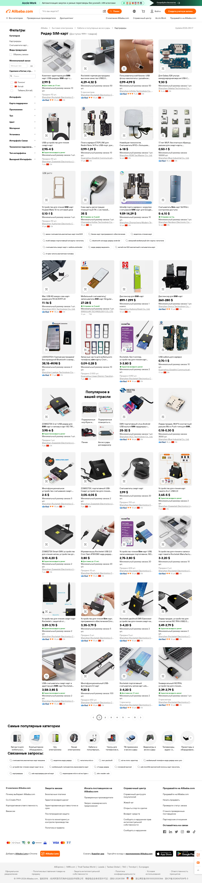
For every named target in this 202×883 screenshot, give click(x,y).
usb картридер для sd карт (42, 773)
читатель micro (86, 760)
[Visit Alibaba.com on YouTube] (188, 831)
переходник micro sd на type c (75, 773)
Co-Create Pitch (13, 800)
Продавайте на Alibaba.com (176, 794)
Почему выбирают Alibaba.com (20, 794)
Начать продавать (171, 800)
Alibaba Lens (21, 853)
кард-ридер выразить (100, 247)
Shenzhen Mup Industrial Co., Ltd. (174, 158)
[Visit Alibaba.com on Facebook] (164, 831)
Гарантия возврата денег (57, 800)
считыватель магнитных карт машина (29, 760)
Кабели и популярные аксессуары (93, 28)
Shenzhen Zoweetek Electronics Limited (59, 161)
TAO (124, 867)
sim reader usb (103, 773)
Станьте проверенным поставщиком (174, 812)
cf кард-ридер (103, 767)
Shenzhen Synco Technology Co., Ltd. (175, 306)
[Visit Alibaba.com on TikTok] (194, 831)
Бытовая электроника (62, 28)
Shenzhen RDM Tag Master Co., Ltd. (136, 155)
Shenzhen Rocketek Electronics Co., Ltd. (59, 97)
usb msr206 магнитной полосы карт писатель (160, 767)
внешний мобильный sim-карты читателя (146, 241)
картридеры (18, 773)
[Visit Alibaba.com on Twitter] (176, 831)
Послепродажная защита (57, 814)
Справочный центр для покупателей (135, 795)
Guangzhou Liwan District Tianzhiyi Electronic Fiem (97, 376)
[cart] (144, 12)
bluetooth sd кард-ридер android (106, 241)
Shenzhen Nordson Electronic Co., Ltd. (175, 222)
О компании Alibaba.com (18, 788)
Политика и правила (54, 828)
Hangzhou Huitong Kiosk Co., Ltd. (135, 309)
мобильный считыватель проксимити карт (70, 767)
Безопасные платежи (55, 794)
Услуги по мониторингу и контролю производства (57, 820)
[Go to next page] (140, 717)
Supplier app (98, 853)
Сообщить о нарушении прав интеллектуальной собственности (137, 822)
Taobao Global (113, 867)
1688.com (70, 867)
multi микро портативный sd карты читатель (65, 241)
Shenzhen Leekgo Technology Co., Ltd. (59, 372)
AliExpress (59, 867)
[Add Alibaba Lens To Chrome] (50, 854)
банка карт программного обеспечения (108, 234)
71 (135, 717)
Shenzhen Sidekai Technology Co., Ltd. (175, 88)
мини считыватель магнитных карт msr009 (64, 234)
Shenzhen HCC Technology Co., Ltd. (58, 309)
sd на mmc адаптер (129, 760)
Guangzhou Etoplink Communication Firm (97, 158)
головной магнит (125, 767)
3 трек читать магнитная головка (60, 254)
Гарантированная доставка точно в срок (61, 806)
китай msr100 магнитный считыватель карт (136, 247)
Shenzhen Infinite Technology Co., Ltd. (136, 91)
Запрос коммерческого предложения (95, 804)
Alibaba (44, 28)
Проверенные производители (98, 797)
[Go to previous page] (93, 717)
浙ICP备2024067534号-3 (176, 878)
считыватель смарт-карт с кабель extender (64, 247)
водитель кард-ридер (63, 760)
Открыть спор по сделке (135, 808)
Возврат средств (132, 814)
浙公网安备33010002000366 (149, 878)
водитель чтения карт (143, 234)
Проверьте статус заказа (175, 805)
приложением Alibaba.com (139, 853)
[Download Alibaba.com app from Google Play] (186, 854)
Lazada (101, 867)
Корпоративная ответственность (22, 805)
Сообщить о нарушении (135, 830)
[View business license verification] (127, 878)
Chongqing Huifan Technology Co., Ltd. (97, 222)
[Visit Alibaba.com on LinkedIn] (170, 831)
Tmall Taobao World (86, 867)
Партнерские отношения (175, 819)
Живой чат (129, 802)
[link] (198, 855)
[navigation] (22, 373)
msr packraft (107, 760)
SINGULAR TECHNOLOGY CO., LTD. (97, 311)
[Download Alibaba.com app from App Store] (164, 854)
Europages (144, 867)
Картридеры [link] (120, 28)
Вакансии (10, 811)
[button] (104, 11)
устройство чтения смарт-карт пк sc (28, 767)
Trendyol (132, 867)
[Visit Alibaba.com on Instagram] (182, 831)
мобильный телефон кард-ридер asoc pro (164, 760)
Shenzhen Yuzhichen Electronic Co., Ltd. (59, 223)
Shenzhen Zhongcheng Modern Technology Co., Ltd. (136, 222)
